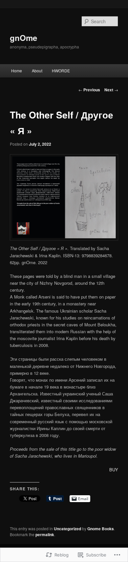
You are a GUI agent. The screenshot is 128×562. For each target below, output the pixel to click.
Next (111, 90)
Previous (89, 90)
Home (16, 70)
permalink (44, 534)
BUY (113, 469)
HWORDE (61, 70)
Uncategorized (67, 529)
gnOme (23, 37)
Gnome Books (100, 529)
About (37, 70)
